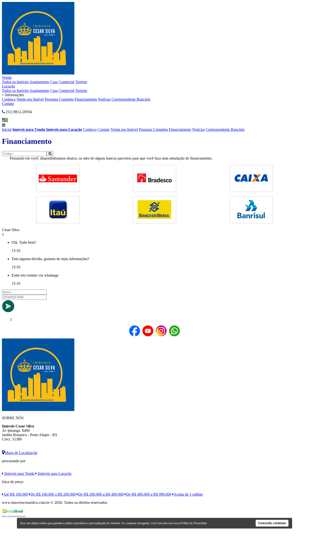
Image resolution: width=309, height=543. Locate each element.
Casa (54, 82)
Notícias (104, 99)
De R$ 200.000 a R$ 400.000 (101, 494)
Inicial (6, 129)
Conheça (8, 99)
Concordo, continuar (272, 523)
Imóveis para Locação (64, 129)
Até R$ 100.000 (15, 494)
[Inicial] (38, 73)
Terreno (81, 82)
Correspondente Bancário (131, 99)
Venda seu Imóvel (30, 99)
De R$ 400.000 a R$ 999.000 (148, 494)
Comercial (66, 82)
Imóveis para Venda (28, 129)
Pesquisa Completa (59, 99)
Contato (8, 104)
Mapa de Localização (21, 453)
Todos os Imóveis (15, 82)
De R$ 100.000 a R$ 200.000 (53, 494)
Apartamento (39, 82)
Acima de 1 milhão (188, 494)
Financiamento (86, 99)
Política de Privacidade (194, 523)
